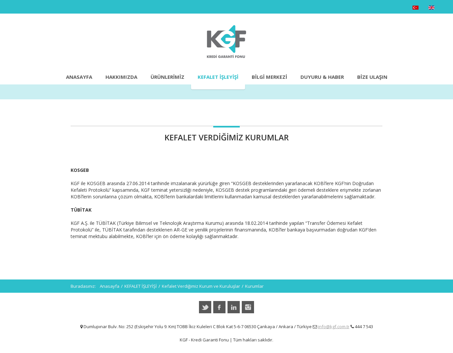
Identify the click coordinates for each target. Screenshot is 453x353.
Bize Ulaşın (372, 77)
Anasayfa (79, 77)
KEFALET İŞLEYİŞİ (218, 77)
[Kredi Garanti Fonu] (226, 41)
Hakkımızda (121, 77)
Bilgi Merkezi (269, 77)
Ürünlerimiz (167, 77)
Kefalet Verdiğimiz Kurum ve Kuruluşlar (201, 286)
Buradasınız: (85, 286)
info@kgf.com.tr (334, 326)
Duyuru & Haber (322, 77)
